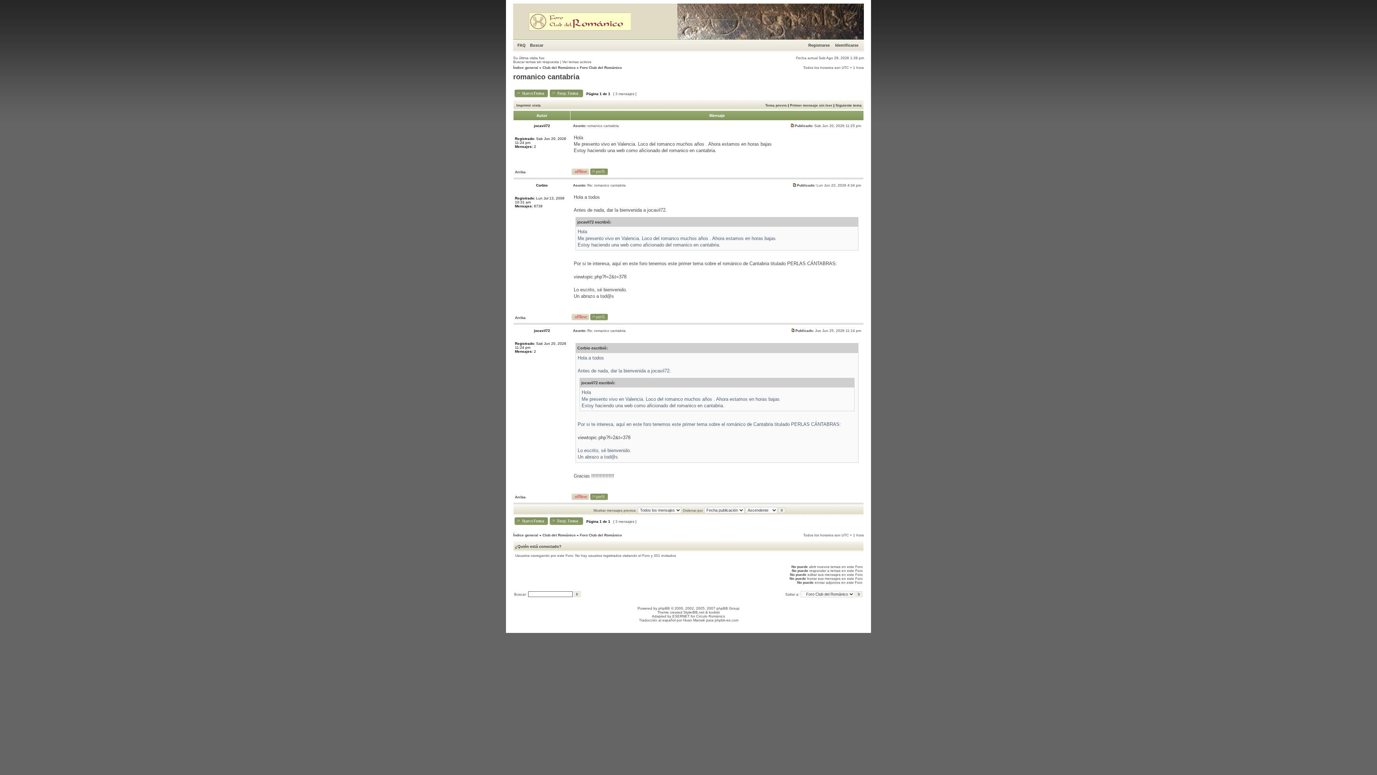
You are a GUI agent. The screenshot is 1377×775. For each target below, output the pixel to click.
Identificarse (846, 45)
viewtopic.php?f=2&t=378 (600, 277)
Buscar (536, 45)
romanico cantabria (546, 77)
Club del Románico (559, 68)
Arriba (520, 172)
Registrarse (819, 45)
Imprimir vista (528, 105)
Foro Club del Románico (601, 68)
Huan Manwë (694, 620)
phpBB (664, 608)
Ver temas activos (576, 62)
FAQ (521, 45)
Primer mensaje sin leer (811, 105)
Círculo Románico (710, 616)
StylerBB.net (693, 612)
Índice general (525, 68)
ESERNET (681, 616)
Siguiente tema (849, 105)
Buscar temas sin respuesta (536, 62)
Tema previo (776, 105)
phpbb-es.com (726, 620)
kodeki (714, 612)
